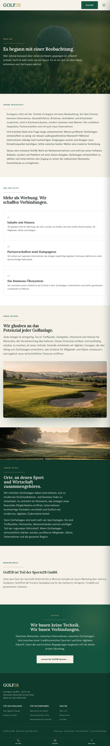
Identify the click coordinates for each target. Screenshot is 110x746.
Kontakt (90, 5)
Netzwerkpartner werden (41, 719)
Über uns (63, 711)
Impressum (58, 731)
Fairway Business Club (39, 715)
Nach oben (92, 743)
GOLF (12, 5)
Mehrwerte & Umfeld (39, 711)
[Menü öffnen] (104, 5)
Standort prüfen (10, 715)
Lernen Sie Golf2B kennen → (55, 659)
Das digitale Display (11, 711)
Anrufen (18, 743)
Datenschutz (69, 731)
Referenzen (64, 715)
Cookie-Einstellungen (98, 731)
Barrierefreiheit (82, 731)
